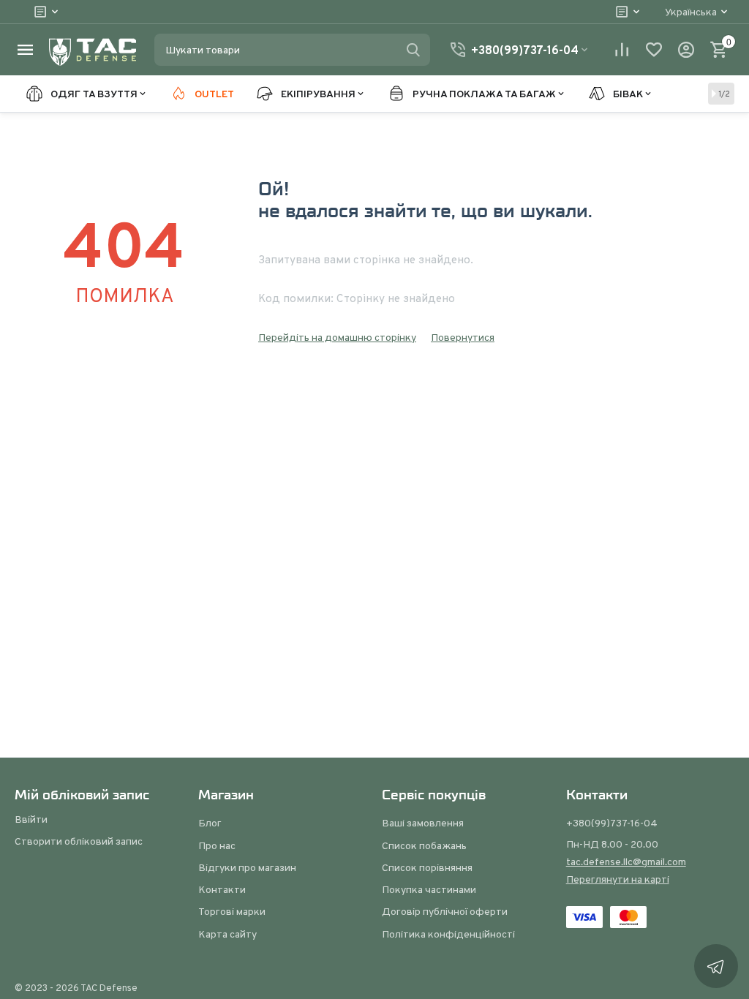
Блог (210, 822)
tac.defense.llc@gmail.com (626, 861)
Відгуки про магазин (247, 867)
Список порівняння (427, 867)
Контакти (222, 889)
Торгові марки (232, 911)
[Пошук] (413, 50)
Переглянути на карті (617, 879)
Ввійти (31, 819)
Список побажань (424, 845)
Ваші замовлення (423, 822)
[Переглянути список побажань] (653, 50)
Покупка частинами (429, 889)
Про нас (217, 845)
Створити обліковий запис (79, 841)
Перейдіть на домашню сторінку (337, 337)
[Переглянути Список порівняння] (621, 50)
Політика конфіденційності (448, 934)
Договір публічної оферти (445, 911)
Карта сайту (227, 934)
